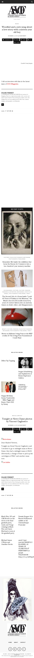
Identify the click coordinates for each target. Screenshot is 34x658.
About (16, 642)
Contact (23, 642)
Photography (13, 259)
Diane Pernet (22, 35)
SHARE (16, 39)
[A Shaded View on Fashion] (17, 11)
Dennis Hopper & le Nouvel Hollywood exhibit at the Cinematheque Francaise (25, 520)
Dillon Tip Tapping (8, 360)
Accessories (8, 290)
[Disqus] (17, 138)
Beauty (4, 329)
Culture (6, 257)
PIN (30, 39)
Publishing (21, 259)
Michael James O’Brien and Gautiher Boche (7, 542)
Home (10, 642)
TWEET (24, 39)
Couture (15, 290)
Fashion (27, 290)
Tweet (28, 293)
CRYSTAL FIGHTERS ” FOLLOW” (23, 386)
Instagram (26, 257)
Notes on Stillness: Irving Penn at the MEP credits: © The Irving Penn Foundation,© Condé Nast (17, 335)
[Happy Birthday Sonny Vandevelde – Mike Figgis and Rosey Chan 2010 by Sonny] (8, 386)
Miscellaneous (17, 415)
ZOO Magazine (12, 83)
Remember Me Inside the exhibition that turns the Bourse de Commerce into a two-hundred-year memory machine (17, 263)
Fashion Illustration (9, 292)
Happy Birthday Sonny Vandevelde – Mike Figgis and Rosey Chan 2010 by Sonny (8, 399)
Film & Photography (16, 257)
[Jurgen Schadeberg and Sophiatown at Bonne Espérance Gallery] (25, 362)
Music (17, 23)
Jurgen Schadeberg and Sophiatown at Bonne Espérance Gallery (25, 374)
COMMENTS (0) (8, 39)
